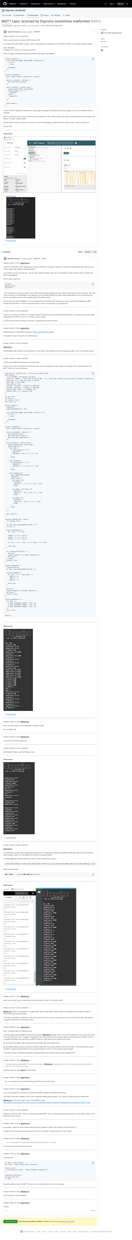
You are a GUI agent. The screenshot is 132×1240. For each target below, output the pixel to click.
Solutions (23, 4)
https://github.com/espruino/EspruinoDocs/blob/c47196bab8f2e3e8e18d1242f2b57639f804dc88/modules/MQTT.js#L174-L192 (46, 1102)
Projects (46, 15)
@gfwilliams (25, 263)
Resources (35, 4)
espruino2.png (11, 196)
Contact (75, 1231)
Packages (57, 15)
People (67, 15)
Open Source (48, 4)
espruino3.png (11, 714)
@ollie (23, 1070)
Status (56, 1231)
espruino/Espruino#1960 (46, 332)
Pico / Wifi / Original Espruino (52, 25)
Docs (69, 1231)
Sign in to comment (67, 1221)
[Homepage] (5, 3)
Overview (8, 15)
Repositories (20, 15)
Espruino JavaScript (16, 10)
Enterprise (62, 4)
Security (50, 1231)
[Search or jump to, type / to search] (105, 3)
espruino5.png (11, 989)
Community (63, 1231)
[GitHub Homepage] (21, 1231)
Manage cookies (84, 1231)
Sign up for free (10, 1221)
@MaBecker (25, 722)
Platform (12, 4)
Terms (38, 1231)
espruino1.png (11, 240)
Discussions (33, 15)
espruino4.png (11, 837)
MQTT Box (17, 1000)
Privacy (44, 1231)
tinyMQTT (22, 740)
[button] (94, 31)
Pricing (72, 4)
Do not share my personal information (101, 1231)
